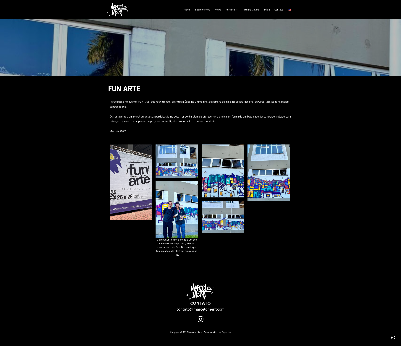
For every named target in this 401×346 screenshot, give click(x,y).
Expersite (226, 332)
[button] (236, 9)
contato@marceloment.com (201, 309)
